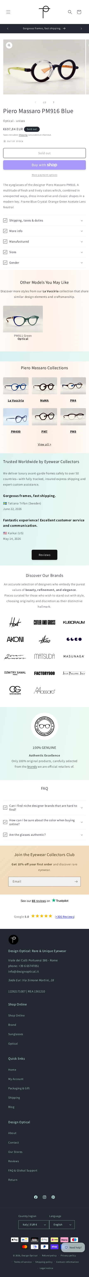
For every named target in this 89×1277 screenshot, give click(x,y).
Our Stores (15, 1152)
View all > (44, 444)
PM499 (16, 431)
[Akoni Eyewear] (15, 639)
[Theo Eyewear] (44, 639)
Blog (11, 1107)
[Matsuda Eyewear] (44, 656)
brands (32, 766)
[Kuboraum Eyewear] (74, 622)
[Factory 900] (44, 673)
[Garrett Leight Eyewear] (74, 639)
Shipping (23, 134)
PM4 (73, 400)
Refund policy (49, 1255)
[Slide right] (53, 102)
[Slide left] (35, 102)
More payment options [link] (44, 174)
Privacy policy (68, 1255)
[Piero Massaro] (44, 690)
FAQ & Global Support (22, 1170)
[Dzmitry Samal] (15, 673)
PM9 (73, 431)
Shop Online (16, 1015)
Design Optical (30, 1255)
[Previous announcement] (7, 28)
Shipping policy (44, 1261)
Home (12, 1069)
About (12, 1133)
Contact (13, 1142)
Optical (13, 1043)
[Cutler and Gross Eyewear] (44, 622)
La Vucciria (16, 400)
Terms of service (22, 1261)
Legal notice (46, 1268)
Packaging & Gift (19, 1088)
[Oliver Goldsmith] (15, 690)
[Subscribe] (76, 881)
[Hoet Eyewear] (15, 622)
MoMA (44, 400)
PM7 (44, 431)
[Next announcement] (81, 28)
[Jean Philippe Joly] (74, 673)
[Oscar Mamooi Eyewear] (15, 656)
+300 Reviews (65, 917)
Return (13, 1180)
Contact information (67, 1261)
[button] (8, 12)
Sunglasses (15, 1034)
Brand (12, 1025)
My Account (16, 1079)
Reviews (45, 555)
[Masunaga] (74, 656)
